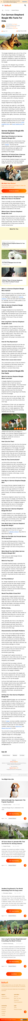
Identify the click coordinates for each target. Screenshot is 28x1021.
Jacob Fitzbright (13, 26)
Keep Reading (15, 813)
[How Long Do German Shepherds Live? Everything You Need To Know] (14, 928)
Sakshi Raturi (15, 28)
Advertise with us (5, 998)
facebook (4, 1007)
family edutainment (18, 1002)
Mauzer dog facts (6, 728)
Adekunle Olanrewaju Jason (8, 943)
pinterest (3, 1009)
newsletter (16, 1000)
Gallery (4, 48)
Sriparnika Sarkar (7, 804)
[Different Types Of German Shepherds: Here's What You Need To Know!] (14, 274)
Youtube (3, 1015)
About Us (16, 996)
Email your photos (14, 190)
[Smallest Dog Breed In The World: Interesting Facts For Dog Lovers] (14, 878)
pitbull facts (18, 726)
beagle (7, 144)
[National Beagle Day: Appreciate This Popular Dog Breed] (14, 789)
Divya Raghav (14, 24)
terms (15, 1007)
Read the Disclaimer (7, 774)
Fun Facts (7, 10)
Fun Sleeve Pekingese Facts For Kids (11, 262)
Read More (24, 1)
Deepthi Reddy (6, 846)
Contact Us (4, 996)
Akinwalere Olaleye (7, 893)
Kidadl (3, 10)
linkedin (3, 1013)
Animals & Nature (5, 261)
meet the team (17, 998)
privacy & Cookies (18, 1009)
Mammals (15, 755)
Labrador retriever (14, 531)
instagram (4, 1011)
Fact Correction (23, 774)
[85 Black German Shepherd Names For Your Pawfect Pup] (14, 238)
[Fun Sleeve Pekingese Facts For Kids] (14, 254)
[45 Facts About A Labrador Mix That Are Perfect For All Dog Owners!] (14, 831)
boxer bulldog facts (17, 124)
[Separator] (25, 1012)
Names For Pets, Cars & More (8, 242)
